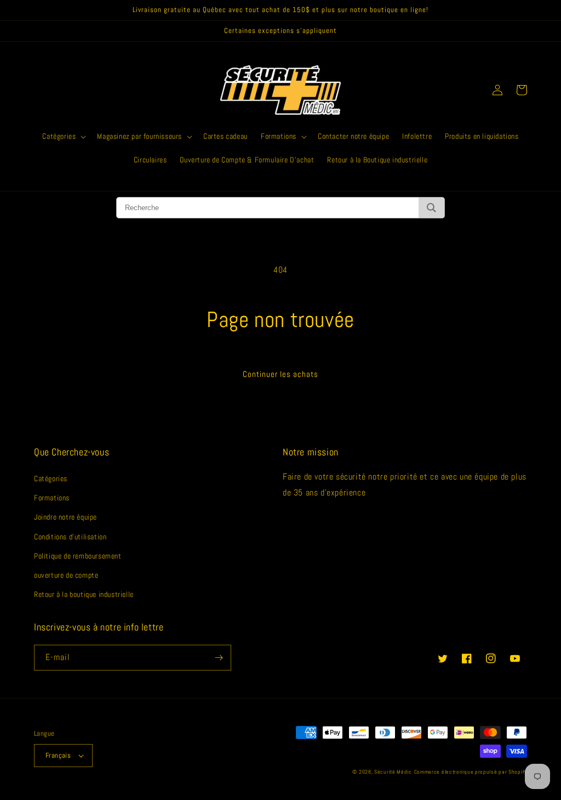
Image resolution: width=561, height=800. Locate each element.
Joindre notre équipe (65, 517)
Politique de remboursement (78, 556)
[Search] (431, 208)
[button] (63, 136)
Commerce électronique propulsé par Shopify (470, 771)
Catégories (50, 478)
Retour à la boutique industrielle (84, 594)
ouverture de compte (66, 575)
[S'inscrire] (219, 658)
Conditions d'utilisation (70, 537)
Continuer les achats (280, 374)
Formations (52, 498)
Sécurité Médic (393, 771)
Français (58, 755)
